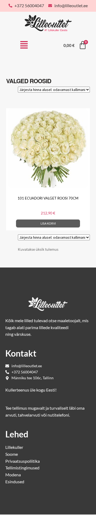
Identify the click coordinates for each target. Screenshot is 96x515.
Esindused (14, 481)
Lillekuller (14, 447)
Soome (11, 454)
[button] (24, 45)
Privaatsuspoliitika (22, 461)
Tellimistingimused (22, 467)
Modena (13, 474)
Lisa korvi (48, 223)
